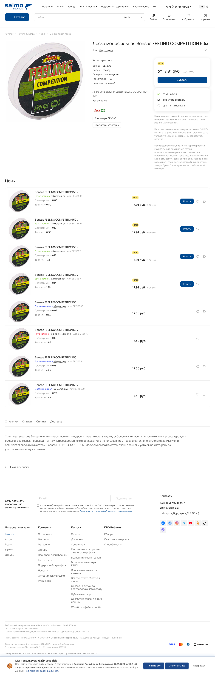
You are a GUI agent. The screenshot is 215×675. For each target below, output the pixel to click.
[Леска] (37, 33)
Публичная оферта (82, 594)
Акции (8, 539)
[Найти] (141, 17)
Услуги (9, 549)
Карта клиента (46, 560)
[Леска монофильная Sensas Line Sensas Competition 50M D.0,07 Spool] (45, 81)
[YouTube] (191, 523)
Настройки (199, 665)
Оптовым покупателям (51, 575)
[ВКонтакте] (163, 523)
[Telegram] (184, 523)
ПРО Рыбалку (113, 527)
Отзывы (27, 421)
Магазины (44, 544)
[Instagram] (177, 523)
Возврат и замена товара (86, 557)
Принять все (154, 665)
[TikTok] (204, 523)
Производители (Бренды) (53, 555)
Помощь (76, 527)
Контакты (43, 539)
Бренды (9, 544)
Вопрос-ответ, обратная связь (85, 579)
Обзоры (108, 534)
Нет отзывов (106, 50)
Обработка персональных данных (86, 600)
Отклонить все (177, 665)
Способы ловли (113, 544)
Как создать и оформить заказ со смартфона (85, 550)
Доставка (56, 421)
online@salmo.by (169, 507)
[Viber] (163, 530)
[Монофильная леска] (47, 33)
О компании (45, 534)
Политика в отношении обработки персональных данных (106, 511)
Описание (11, 421)
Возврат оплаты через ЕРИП (84, 564)
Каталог (9, 534)
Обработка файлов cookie (86, 607)
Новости (43, 570)
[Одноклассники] (198, 523)
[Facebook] (170, 523)
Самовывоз (78, 544)
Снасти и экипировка (116, 539)
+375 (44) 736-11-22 (177, 6)
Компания (44, 527)
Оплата (41, 421)
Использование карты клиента (84, 571)
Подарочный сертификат (53, 565)
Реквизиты (44, 581)
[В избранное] (198, 201)
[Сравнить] (204, 201)
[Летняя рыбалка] (15, 33)
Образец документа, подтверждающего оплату (86, 587)
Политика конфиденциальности (42, 670)
